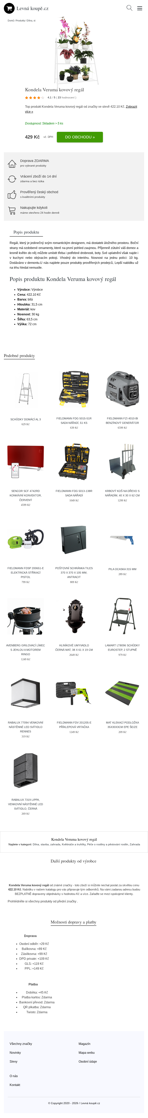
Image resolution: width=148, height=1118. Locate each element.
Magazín (84, 1043)
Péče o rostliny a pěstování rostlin (107, 844)
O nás (14, 1076)
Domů (11, 20)
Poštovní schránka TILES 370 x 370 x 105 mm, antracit (74, 573)
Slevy (13, 1061)
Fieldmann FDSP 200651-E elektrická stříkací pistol (26, 573)
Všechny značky (21, 1043)
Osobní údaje (88, 1061)
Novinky (15, 1052)
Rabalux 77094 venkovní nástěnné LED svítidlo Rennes (25, 727)
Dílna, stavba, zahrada (46, 844)
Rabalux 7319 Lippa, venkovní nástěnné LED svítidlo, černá (25, 804)
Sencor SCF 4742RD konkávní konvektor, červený (26, 495)
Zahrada (135, 844)
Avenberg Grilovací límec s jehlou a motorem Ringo (25, 650)
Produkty (20, 20)
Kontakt (15, 1085)
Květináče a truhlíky (74, 844)
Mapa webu (87, 1052)
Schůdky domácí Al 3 (25, 419)
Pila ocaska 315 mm (122, 569)
